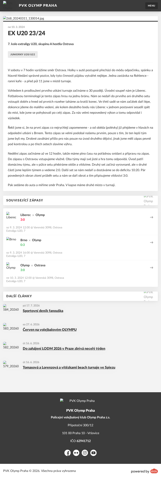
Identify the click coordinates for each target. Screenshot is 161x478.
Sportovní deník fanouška (43, 311)
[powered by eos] (144, 471)
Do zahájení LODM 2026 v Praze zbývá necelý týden (64, 349)
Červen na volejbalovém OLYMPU (50, 330)
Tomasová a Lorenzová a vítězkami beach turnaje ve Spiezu (69, 367)
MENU (151, 6)
